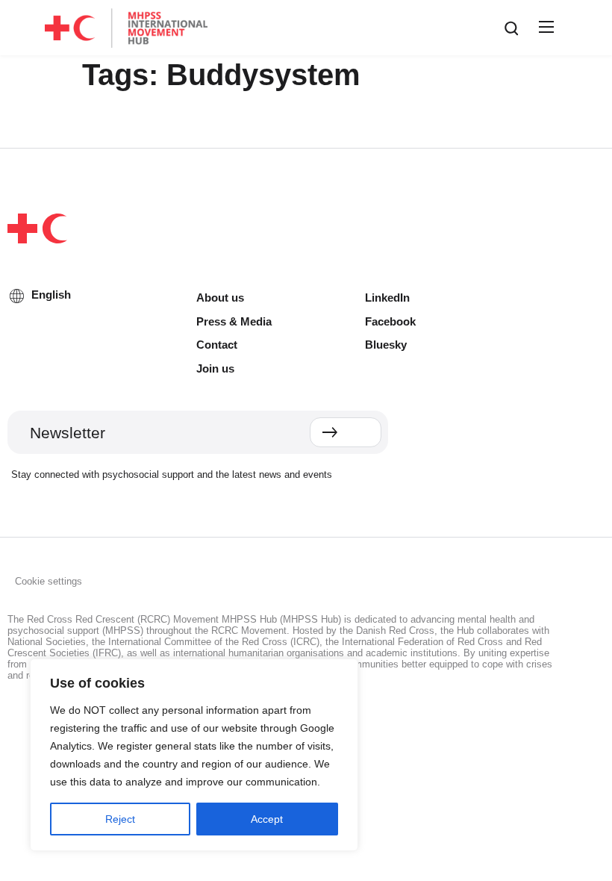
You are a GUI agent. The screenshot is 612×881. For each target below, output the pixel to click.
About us (220, 297)
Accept (267, 819)
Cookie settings (48, 581)
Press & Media (234, 321)
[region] (194, 755)
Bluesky (386, 344)
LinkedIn (387, 297)
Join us (215, 368)
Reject (120, 819)
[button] (544, 27)
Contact (216, 344)
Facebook (390, 321)
